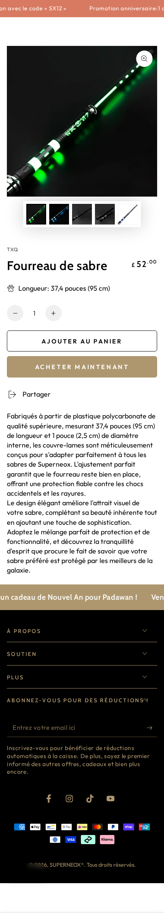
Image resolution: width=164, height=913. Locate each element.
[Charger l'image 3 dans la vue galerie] (82, 214)
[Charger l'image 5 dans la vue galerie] (128, 214)
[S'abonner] (151, 728)
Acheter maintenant (82, 367)
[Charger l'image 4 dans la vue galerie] (105, 214)
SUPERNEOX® (67, 864)
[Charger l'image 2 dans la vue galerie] (59, 214)
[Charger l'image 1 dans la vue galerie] (36, 214)
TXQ (13, 249)
